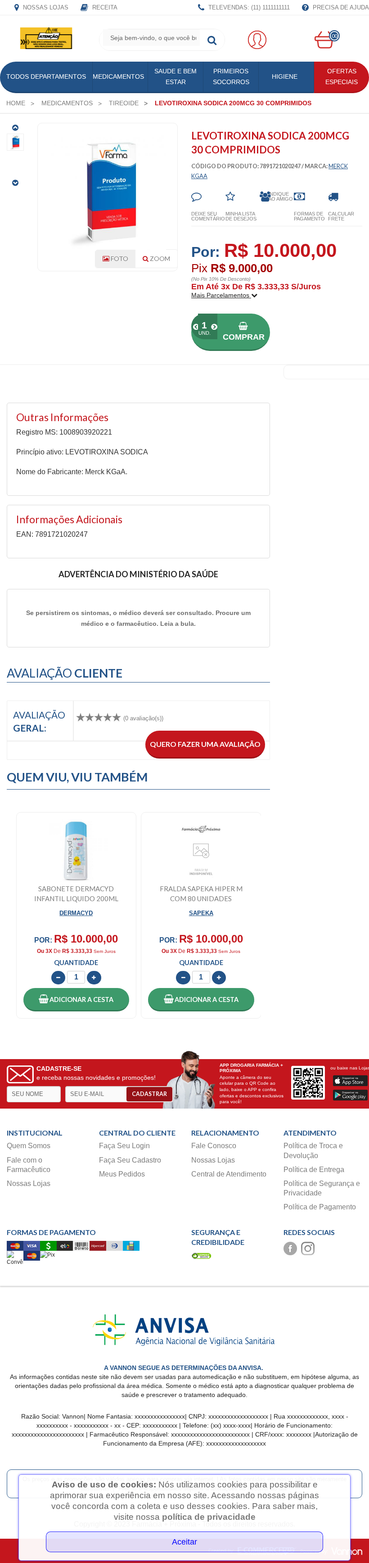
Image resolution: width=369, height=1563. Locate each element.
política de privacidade (209, 1517)
